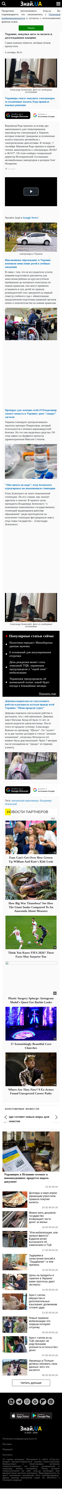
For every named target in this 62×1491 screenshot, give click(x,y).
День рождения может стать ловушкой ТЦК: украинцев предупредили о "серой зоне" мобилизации (28, 667)
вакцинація (18, 800)
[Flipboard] (43, 1401)
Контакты (7, 1454)
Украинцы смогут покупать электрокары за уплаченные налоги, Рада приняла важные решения (30, 101)
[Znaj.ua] (31, 4)
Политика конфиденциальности (19, 1438)
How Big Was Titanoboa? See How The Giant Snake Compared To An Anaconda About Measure (31, 907)
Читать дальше (31, 1382)
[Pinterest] (51, 1401)
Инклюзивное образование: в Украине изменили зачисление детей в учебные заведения (28, 263)
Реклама (7, 1444)
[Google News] (35, 1401)
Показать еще (47, 693)
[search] (3, 3)
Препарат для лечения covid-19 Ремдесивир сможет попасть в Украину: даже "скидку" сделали (31, 413)
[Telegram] (19, 1401)
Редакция (7, 1449)
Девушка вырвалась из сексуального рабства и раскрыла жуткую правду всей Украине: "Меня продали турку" (29, 704)
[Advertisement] (31, 375)
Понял (31, 28)
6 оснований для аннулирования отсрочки (30, 654)
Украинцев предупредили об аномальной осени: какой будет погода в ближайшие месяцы (29, 682)
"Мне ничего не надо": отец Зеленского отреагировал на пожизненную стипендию (30, 486)
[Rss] (11, 1401)
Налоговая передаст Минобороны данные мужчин (31, 644)
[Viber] (27, 1401)
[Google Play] (41, 1415)
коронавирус (32, 800)
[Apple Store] (20, 1415)
